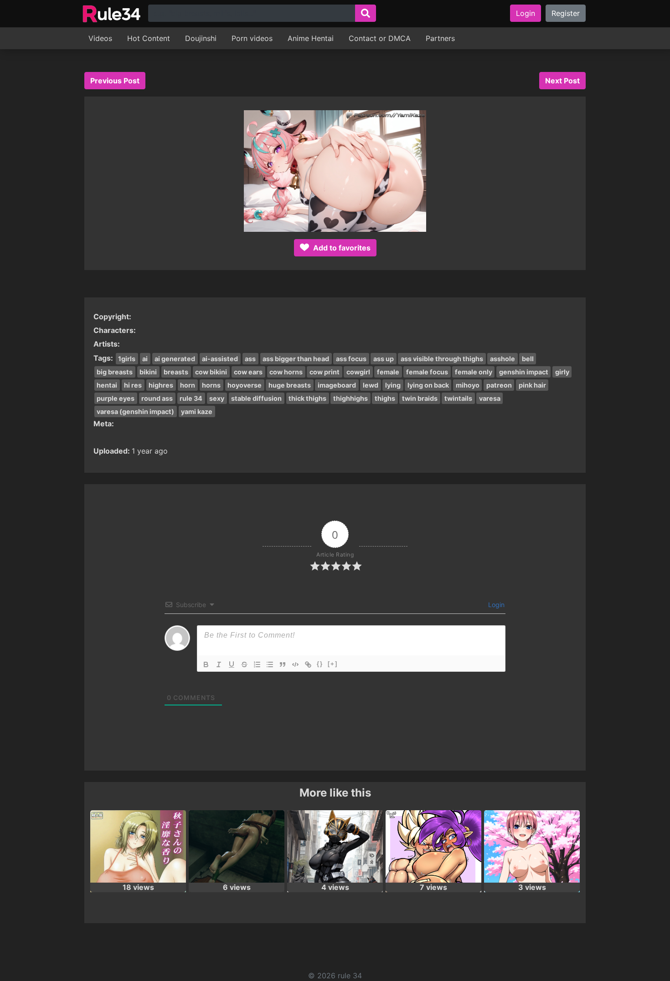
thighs (385, 398)
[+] (333, 663)
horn (187, 385)
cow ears (248, 372)
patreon (499, 385)
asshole (502, 359)
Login (525, 13)
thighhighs (350, 398)
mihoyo (467, 385)
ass (250, 359)
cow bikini (211, 372)
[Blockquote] (282, 664)
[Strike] (244, 664)
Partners (440, 38)
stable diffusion (256, 398)
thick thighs (307, 398)
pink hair (532, 385)
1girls (126, 359)
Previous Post (114, 80)
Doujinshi (200, 38)
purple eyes (115, 398)
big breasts (115, 372)
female (388, 372)
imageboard (337, 385)
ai (145, 359)
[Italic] (218, 664)
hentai (107, 385)
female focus (427, 372)
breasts (176, 372)
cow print (324, 372)
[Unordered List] (269, 664)
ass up (383, 359)
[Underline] (231, 664)
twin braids (420, 398)
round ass (157, 398)
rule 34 (191, 398)
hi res (133, 385)
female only (473, 372)
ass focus (351, 359)
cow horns (286, 372)
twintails (458, 398)
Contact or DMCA (380, 38)
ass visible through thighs (442, 359)
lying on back (428, 385)
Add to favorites (341, 247)
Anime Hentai (311, 38)
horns (211, 385)
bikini (148, 372)
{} (320, 663)
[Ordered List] (257, 664)
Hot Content (148, 38)
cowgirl (358, 372)
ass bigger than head (296, 359)
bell (528, 359)
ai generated (175, 359)
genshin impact (523, 372)
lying (393, 385)
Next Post (562, 80)
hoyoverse (244, 385)
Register (565, 13)
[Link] (308, 664)
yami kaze (196, 411)
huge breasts (289, 385)
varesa (489, 398)
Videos (100, 38)
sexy (216, 398)
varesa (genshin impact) (135, 411)
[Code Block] (295, 664)
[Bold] (206, 664)
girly (562, 372)
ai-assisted (220, 359)
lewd (370, 385)
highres (161, 385)
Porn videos (252, 38)
